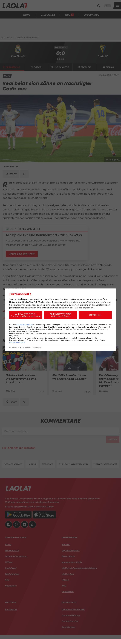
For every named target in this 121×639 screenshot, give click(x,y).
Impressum (14, 347)
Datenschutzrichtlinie (31, 347)
